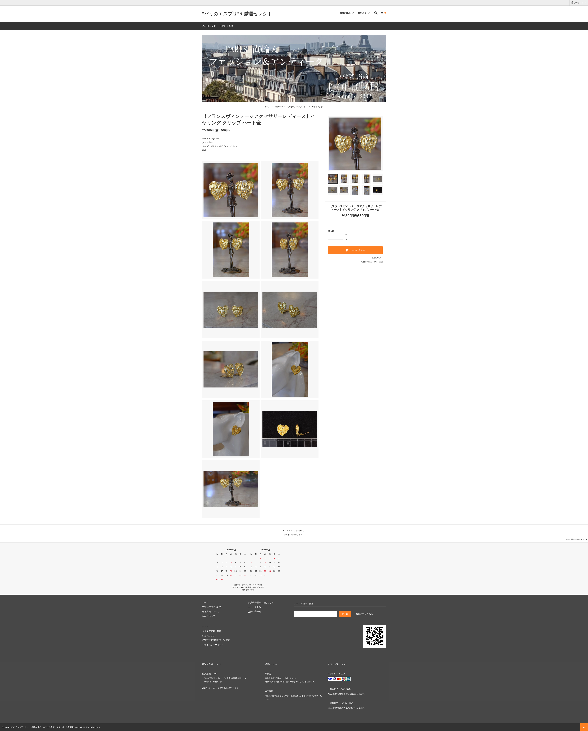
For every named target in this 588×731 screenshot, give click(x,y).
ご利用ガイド (209, 26)
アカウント (579, 3)
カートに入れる (357, 250)
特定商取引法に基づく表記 (372, 261)
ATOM (211, 635)
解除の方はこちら (364, 614)
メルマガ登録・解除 (211, 631)
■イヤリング (317, 107)
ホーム (267, 107)
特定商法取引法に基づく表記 (216, 640)
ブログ (205, 626)
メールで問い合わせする (574, 539)
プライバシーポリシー (213, 644)
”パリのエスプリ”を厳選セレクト (237, 14)
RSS (204, 635)
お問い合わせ (226, 26)
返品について (377, 257)
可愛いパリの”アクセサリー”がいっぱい (291, 107)
